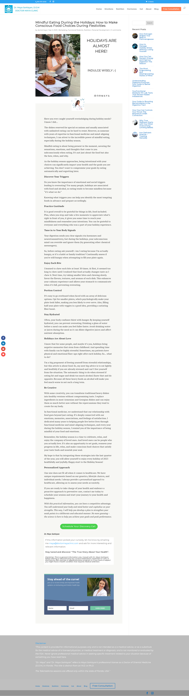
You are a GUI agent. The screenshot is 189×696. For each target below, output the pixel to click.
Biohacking (63, 30)
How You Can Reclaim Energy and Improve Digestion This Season (146, 60)
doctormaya (42, 30)
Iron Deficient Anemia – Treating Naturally (145, 135)
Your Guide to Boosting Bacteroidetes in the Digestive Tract (142, 103)
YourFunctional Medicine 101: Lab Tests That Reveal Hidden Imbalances (142, 93)
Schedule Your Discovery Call (78, 526)
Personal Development (100, 30)
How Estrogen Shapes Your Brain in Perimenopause (146, 36)
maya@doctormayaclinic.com (64, 543)
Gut (141, 9)
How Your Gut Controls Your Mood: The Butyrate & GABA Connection (142, 112)
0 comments (116, 30)
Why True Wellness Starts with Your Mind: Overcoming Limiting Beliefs (146, 124)
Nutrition (120, 9)
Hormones (132, 9)
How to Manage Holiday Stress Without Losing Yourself (146, 47)
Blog (156, 9)
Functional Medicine (75, 30)
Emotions (109, 9)
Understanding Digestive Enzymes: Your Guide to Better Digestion (141, 83)
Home (99, 9)
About (148, 9)
